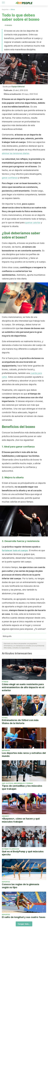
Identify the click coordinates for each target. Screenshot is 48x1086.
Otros (13, 9)
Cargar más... (24, 924)
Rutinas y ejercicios (10, 849)
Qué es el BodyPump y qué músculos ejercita (23, 853)
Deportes (5, 9)
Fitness (5, 682)
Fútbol (5, 718)
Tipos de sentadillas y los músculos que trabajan (22, 787)
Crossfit (5, 816)
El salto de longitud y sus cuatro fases (23, 917)
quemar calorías (32, 222)
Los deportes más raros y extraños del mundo (24, 754)
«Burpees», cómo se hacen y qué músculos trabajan (21, 820)
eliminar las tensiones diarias (15, 153)
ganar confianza (9, 177)
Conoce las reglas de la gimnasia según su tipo (20, 886)
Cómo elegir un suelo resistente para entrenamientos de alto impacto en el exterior (23, 687)
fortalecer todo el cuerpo (15, 550)
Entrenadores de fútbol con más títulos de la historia (20, 722)
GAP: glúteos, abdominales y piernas (17, 783)
